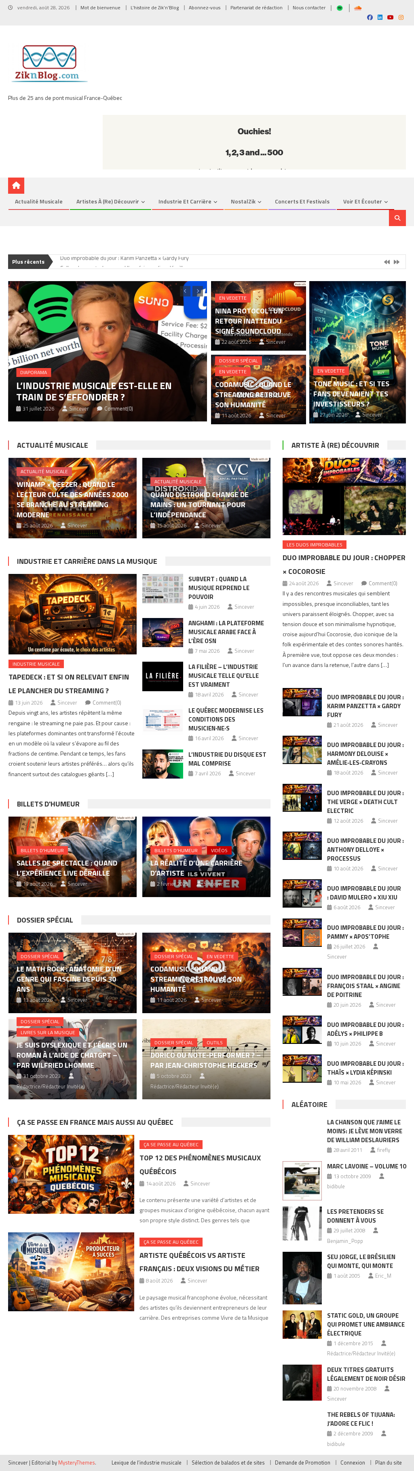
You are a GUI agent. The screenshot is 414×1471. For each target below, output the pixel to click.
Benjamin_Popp (345, 1241)
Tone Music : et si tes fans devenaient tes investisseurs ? (351, 393)
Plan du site (388, 1462)
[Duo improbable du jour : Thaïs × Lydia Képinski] (302, 1068)
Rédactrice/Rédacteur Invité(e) (51, 1086)
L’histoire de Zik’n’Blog (155, 7)
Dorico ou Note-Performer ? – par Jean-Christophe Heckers (205, 1060)
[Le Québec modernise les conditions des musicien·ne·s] (163, 720)
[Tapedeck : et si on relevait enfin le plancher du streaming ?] (72, 614)
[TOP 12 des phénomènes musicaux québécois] (71, 1174)
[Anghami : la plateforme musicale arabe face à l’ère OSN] (163, 633)
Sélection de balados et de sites (228, 1462)
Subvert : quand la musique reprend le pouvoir (218, 587)
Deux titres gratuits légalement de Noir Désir (366, 1374)
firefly (383, 1150)
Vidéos (219, 850)
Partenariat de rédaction (256, 7)
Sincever (79, 408)
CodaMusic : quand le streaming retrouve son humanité (253, 394)
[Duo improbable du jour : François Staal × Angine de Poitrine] (302, 982)
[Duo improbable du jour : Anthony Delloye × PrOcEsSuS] (302, 846)
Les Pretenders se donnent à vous (355, 1216)
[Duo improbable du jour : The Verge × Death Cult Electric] (302, 798)
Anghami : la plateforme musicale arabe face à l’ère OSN (226, 632)
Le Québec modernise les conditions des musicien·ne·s (226, 719)
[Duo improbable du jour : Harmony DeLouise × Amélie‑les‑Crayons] (302, 750)
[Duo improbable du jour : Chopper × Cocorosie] (344, 496)
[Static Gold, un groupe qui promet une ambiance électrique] (302, 1324)
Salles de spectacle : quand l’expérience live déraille (123, 262)
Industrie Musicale (36, 664)
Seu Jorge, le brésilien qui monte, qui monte (361, 1261)
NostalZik (243, 201)
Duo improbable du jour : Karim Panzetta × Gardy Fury (365, 706)
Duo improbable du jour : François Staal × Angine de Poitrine (365, 985)
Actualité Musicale (52, 445)
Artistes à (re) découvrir (107, 201)
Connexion (352, 1462)
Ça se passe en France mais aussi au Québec (95, 1122)
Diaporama (33, 372)
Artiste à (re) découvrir (335, 445)
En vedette (233, 298)
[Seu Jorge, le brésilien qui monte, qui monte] (302, 1278)
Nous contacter (309, 7)
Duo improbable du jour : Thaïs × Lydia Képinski (365, 1068)
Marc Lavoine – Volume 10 (366, 1166)
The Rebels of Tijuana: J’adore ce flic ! (361, 1419)
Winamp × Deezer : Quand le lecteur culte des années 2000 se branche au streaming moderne (72, 499)
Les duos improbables (314, 544)
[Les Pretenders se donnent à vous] (302, 1223)
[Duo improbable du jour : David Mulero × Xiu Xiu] (302, 893)
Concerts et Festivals (302, 201)
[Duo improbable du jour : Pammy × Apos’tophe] (302, 933)
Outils (215, 1042)
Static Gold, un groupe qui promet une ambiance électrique (366, 1324)
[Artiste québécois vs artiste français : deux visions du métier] (71, 1271)
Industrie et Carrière (184, 201)
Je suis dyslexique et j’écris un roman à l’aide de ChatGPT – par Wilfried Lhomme (72, 1055)
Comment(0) (118, 408)
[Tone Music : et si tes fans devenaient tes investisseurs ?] (357, 352)
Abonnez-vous (204, 7)
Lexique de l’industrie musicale (147, 1462)
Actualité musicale (39, 201)
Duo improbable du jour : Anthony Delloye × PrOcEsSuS (365, 849)
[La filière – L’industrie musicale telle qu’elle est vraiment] (163, 676)
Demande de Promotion (302, 1462)
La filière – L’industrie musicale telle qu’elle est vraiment (223, 675)
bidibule (336, 1186)
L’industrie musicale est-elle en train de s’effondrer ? (94, 391)
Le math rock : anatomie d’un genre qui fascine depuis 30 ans (69, 979)
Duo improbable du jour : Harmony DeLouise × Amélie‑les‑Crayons (365, 753)
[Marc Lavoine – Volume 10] (302, 1181)
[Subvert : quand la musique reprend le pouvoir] (163, 588)
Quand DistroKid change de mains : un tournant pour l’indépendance (199, 504)
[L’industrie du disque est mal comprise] (163, 764)
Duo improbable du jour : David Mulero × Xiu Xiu (364, 893)
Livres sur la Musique (48, 1032)
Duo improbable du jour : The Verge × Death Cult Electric (365, 801)
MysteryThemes (76, 1462)
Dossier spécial (238, 360)
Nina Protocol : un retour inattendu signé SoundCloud (249, 321)
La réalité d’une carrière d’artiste (196, 867)
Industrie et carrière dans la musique (87, 561)
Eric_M (383, 1276)
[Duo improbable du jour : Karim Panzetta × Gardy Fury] (302, 702)
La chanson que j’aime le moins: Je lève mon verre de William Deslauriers (364, 1131)
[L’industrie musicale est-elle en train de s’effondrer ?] (107, 351)
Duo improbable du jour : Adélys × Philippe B (365, 1029)
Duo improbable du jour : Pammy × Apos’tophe (365, 932)
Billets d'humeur (48, 803)
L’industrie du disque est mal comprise (227, 759)
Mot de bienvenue (100, 7)
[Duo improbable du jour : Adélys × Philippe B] (302, 1030)
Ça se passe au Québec (171, 1144)
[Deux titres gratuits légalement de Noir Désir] (302, 1383)
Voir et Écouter (362, 201)
